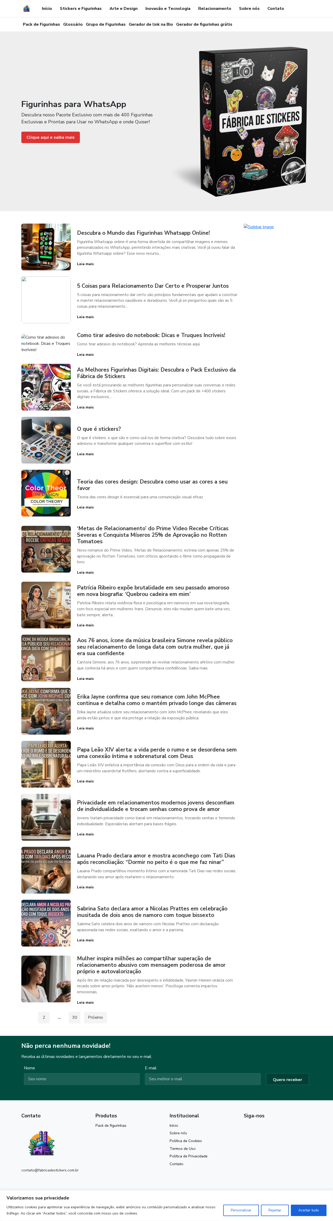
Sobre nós (249, 8)
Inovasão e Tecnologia (167, 8)
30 (74, 1017)
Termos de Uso (183, 1148)
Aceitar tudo (308, 1210)
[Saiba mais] (259, 227)
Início (47, 8)
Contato (275, 8)
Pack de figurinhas (110, 1125)
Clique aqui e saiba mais (51, 137)
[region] (166, 1205)
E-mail (151, 1068)
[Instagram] (246, 1127)
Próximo (95, 1017)
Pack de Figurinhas (41, 24)
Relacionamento (214, 8)
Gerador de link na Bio (151, 24)
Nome (29, 1068)
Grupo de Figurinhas (106, 24)
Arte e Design (124, 8)
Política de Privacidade (189, 1156)
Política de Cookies (186, 1140)
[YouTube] (255, 1127)
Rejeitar (274, 1210)
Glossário (73, 24)
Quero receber (287, 1080)
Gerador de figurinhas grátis (204, 24)
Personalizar (241, 1210)
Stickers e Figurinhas (81, 8)
